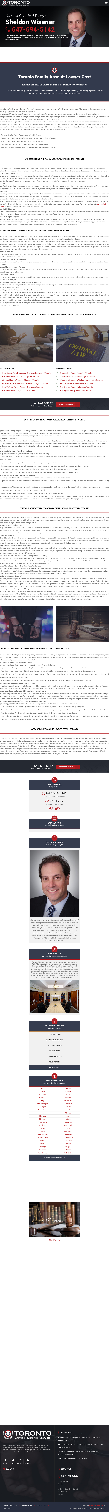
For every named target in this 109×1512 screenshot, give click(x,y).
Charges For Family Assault (76, 373)
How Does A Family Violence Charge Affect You (26, 373)
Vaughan (68, 1147)
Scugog (42, 1141)
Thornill (42, 1144)
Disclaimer (42, 1505)
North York (68, 1125)
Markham (42, 1119)
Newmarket (68, 1122)
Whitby (68, 1150)
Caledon (68, 1098)
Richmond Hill (43, 1138)
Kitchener (68, 1113)
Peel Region (68, 1131)
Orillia (68, 1128)
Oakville (42, 1128)
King (42, 1113)
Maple (68, 1116)
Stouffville (68, 1141)
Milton (68, 1119)
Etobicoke (68, 1104)
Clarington (42, 1101)
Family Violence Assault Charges (20, 376)
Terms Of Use (27, 1505)
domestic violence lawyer (46, 93)
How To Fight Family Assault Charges (22, 387)
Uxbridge (43, 1147)
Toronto (68, 1144)
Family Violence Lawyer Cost (18, 390)
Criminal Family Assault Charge (77, 376)
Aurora (68, 1088)
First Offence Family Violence (76, 383)
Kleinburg (42, 1116)
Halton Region (43, 1110)
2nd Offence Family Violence (76, 387)
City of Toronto (54, 1240)
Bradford (68, 1091)
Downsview (68, 1101)
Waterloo (42, 1150)
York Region (68, 1153)
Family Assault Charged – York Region (72, 1458)
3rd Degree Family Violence (76, 390)
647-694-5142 (32, 29)
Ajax (42, 1088)
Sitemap (7, 1509)
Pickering (68, 1134)
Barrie (43, 1091)
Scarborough (68, 1138)
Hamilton (68, 1110)
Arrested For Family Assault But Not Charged (25, 383)
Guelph (68, 1107)
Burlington (42, 1098)
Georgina (42, 1107)
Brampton (42, 1094)
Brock (68, 1094)
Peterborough (42, 1134)
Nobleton (42, 1125)
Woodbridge (42, 1153)
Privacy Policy (10, 1505)
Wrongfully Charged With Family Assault (81, 380)
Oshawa (42, 1131)
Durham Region (42, 1104)
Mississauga (42, 1122)
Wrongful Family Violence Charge (20, 380)
